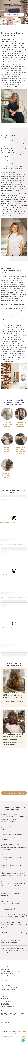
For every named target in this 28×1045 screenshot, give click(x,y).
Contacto (4, 996)
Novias (3, 983)
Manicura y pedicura (7, 973)
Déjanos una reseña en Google (14, 793)
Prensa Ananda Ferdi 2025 (9, 987)
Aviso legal (16, 1036)
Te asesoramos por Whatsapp (14, 14)
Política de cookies (6, 1036)
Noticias (3, 994)
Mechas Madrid (5, 985)
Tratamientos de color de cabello (11, 971)
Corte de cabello (6, 969)
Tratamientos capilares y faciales (10, 976)
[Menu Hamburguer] (26, 3)
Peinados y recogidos (7, 978)
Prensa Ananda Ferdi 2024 (9, 989)
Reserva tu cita (14, 10)
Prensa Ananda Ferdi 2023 (9, 992)
